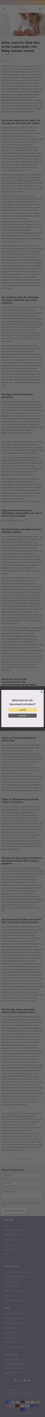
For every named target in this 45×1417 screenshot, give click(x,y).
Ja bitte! (22, 710)
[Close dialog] (41, 692)
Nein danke (22, 715)
